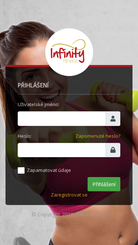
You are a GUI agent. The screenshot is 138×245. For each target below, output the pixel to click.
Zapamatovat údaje (49, 170)
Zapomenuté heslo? (97, 136)
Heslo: (25, 136)
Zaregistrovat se (69, 194)
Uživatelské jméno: (39, 104)
